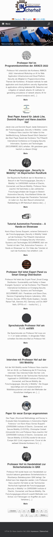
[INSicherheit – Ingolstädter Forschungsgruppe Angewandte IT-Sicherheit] (26, 7)
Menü (8, 23)
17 (36, 515)
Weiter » (44, 515)
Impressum (35, 531)
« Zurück (12, 511)
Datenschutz (44, 531)
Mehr (25, 99)
